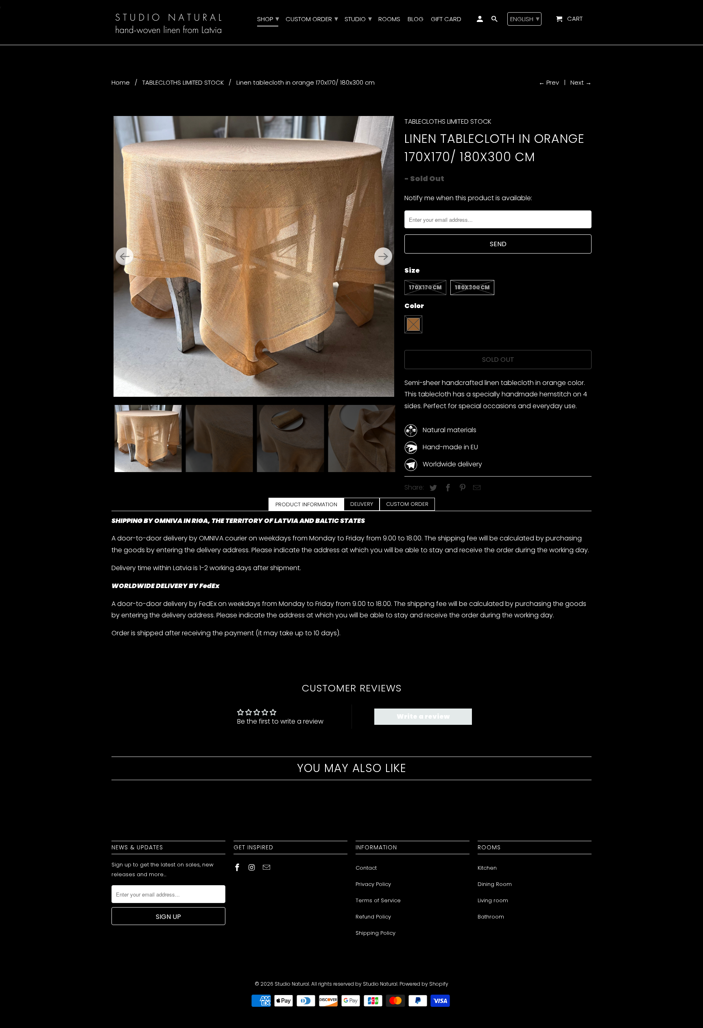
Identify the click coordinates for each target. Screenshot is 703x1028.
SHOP (267, 19)
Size (412, 270)
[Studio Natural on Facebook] (238, 867)
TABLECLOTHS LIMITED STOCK (183, 82)
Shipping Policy (375, 933)
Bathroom (491, 917)
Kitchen (487, 868)
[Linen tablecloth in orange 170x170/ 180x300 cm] (254, 256)
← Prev (549, 82)
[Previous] (124, 256)
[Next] (383, 256)
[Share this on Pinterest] (461, 488)
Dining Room (495, 884)
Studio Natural (292, 983)
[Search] (495, 20)
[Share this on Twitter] (432, 488)
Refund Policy (373, 917)
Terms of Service (378, 900)
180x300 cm (472, 287)
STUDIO (358, 19)
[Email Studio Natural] (267, 867)
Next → (581, 82)
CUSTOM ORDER (407, 504)
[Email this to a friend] (475, 488)
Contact (366, 868)
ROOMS (389, 19)
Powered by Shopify (424, 983)
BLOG (416, 19)
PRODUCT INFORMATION (306, 504)
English (524, 18)
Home (120, 82)
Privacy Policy (373, 884)
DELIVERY (361, 504)
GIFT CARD (446, 19)
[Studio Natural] (168, 22)
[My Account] (480, 20)
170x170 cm (425, 287)
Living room (493, 900)
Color (414, 306)
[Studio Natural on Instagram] (252, 867)
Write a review (423, 716)
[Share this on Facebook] (446, 488)
